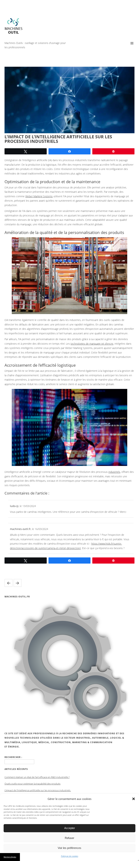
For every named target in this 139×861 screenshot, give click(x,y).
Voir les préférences (69, 847)
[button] (133, 799)
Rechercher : (13, 757)
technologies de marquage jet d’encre (92, 343)
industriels (114, 472)
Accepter (69, 828)
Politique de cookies (69, 856)
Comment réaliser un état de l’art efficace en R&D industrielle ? (37, 777)
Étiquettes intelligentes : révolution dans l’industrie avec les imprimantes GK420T (8, 583)
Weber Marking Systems (39, 196)
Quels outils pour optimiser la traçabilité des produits (18, 583)
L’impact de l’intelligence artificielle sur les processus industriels (38, 790)
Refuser (69, 837)
